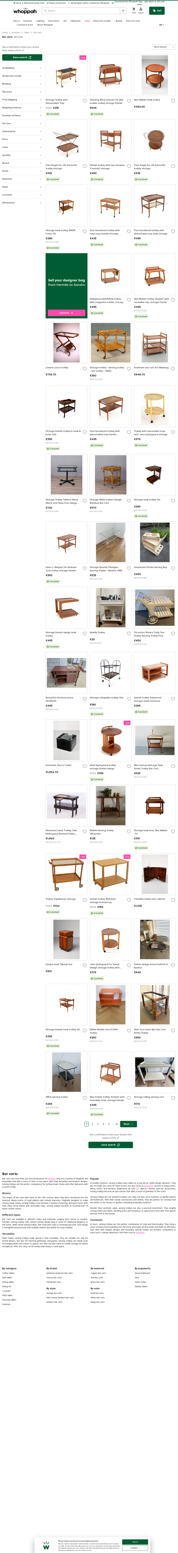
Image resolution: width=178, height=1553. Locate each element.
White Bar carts (98, 1297)
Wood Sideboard (142, 1273)
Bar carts (38, 32)
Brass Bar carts (98, 1282)
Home (5, 32)
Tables (27, 32)
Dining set (6, 1286)
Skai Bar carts (97, 1277)
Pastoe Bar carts (54, 1277)
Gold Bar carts (97, 1293)
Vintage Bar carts (54, 1293)
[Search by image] (123, 11)
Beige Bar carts (98, 1302)
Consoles (6, 1291)
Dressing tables (9, 1299)
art (137, 1188)
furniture (51, 1178)
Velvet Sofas (140, 1282)
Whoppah (140, 1232)
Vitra (137, 1277)
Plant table (7, 1295)
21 (117, 1124)
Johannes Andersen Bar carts (59, 1273)
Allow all (135, 1542)
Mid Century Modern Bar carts (60, 1297)
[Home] (25, 11)
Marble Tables (141, 1286)
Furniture (16, 32)
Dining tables (8, 1282)
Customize (134, 1548)
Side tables (7, 1277)
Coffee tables (8, 1273)
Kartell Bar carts (53, 1282)
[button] (138, 3)
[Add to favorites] (84, 101)
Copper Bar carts (98, 1273)
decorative (149, 1185)
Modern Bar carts (54, 1302)
